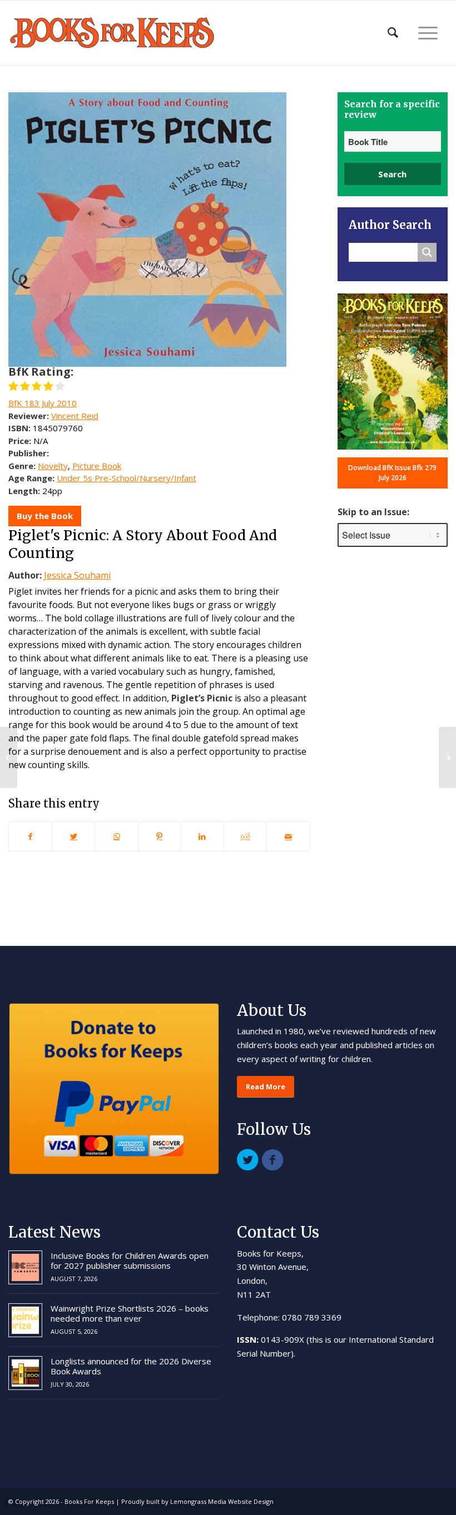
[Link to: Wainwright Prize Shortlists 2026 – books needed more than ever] (25, 1320)
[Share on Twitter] (73, 836)
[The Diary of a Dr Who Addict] (8, 757)
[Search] (393, 33)
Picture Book (96, 465)
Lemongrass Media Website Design (222, 1501)
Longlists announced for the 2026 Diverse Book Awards (131, 1366)
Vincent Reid (74, 415)
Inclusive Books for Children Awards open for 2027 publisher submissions (130, 1260)
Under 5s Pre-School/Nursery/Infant (126, 478)
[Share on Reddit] (245, 836)
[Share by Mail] (288, 836)
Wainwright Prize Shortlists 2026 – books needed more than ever (130, 1313)
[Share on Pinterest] (159, 836)
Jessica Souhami (77, 575)
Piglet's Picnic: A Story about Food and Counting (142, 544)
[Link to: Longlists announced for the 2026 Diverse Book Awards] (25, 1373)
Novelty (53, 465)
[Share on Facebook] (30, 836)
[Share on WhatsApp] (116, 836)
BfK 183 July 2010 (42, 402)
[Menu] (428, 33)
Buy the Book (45, 515)
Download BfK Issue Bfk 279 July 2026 (392, 472)
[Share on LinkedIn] (202, 836)
